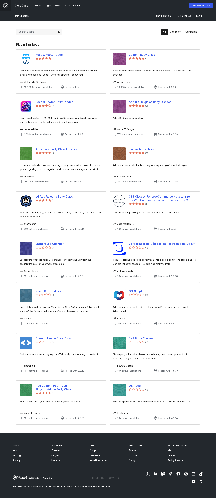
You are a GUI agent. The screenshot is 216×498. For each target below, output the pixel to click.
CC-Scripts (136, 291)
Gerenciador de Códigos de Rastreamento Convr (162, 243)
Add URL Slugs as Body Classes (150, 102)
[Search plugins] (59, 32)
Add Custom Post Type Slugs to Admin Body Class (53, 387)
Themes (55, 450)
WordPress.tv (98, 460)
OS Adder (135, 385)
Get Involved (136, 445)
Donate (134, 455)
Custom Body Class (142, 54)
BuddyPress (175, 460)
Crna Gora (48, 478)
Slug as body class (141, 149)
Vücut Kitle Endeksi (48, 291)
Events (132, 450)
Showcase (56, 445)
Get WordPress (201, 5)
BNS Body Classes (141, 338)
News (16, 450)
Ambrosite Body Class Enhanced (57, 149)
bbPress (173, 455)
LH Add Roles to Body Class (54, 196)
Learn (93, 445)
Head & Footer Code (49, 54)
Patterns (55, 460)
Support (94, 450)
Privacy (16, 460)
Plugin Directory (21, 16)
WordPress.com (177, 445)
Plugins (55, 455)
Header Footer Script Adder (54, 102)
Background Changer (49, 243)
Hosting (17, 455)
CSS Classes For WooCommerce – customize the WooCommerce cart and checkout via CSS (160, 198)
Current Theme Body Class (53, 338)
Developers (96, 455)
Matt (171, 450)
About (16, 445)
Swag (133, 460)
